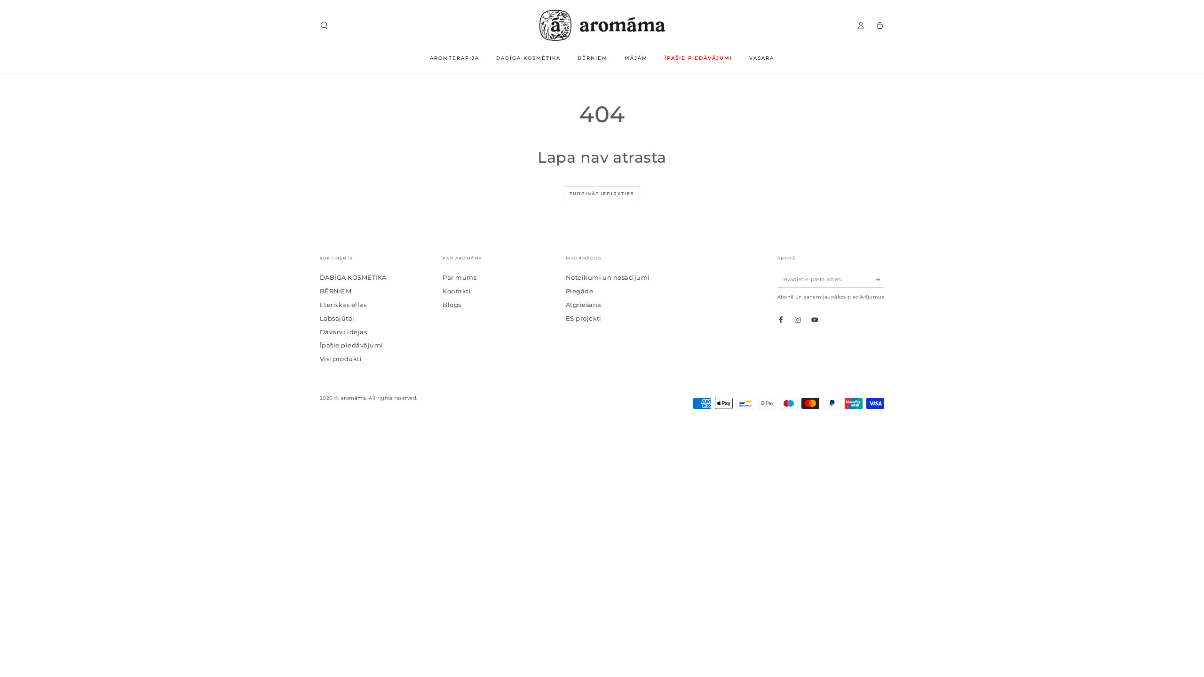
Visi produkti (341, 358)
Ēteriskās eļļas (343, 304)
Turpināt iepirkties (602, 193)
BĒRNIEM (335, 291)
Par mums (459, 277)
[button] (324, 25)
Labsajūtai (337, 318)
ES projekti (584, 318)
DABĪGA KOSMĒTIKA (353, 277)
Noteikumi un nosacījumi (608, 277)
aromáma (353, 398)
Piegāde (579, 291)
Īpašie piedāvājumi (351, 345)
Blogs (452, 304)
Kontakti (457, 291)
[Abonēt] (880, 279)
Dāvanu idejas (343, 332)
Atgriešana (584, 304)
